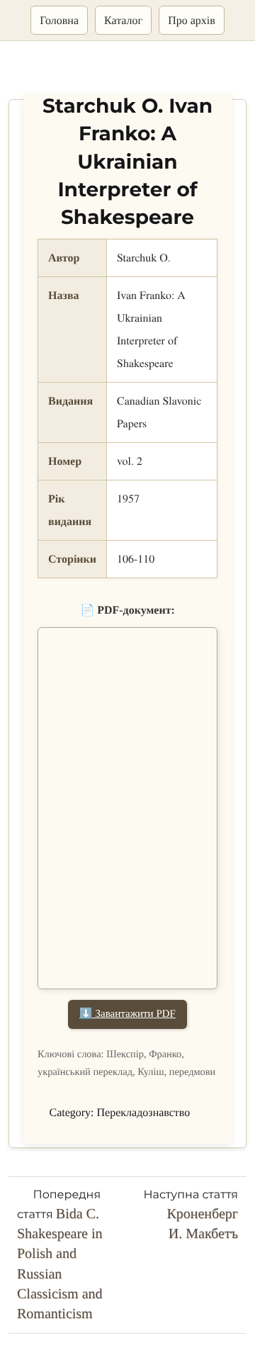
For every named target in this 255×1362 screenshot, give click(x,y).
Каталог (123, 20)
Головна (59, 20)
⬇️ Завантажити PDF (127, 1014)
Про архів (191, 20)
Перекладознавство (144, 1113)
